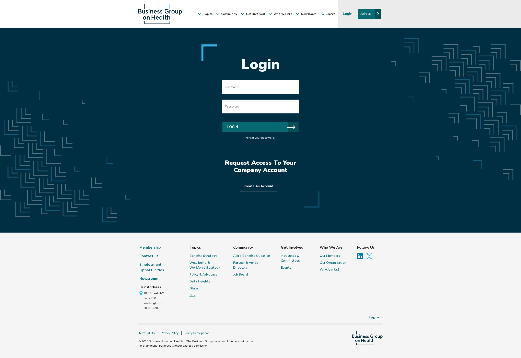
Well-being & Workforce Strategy (204, 265)
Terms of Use (147, 333)
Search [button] (330, 14)
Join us (366, 13)
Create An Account (259, 186)
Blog (193, 295)
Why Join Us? (329, 269)
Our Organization (333, 262)
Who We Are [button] (282, 14)
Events (286, 267)
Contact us (148, 256)
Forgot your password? (260, 138)
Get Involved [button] (255, 14)
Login (348, 13)
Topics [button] (207, 14)
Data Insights (199, 281)
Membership (150, 247)
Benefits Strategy (203, 256)
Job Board (240, 274)
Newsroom (148, 278)
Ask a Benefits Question (251, 256)
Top (372, 317)
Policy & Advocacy (203, 274)
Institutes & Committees (290, 258)
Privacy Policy (170, 333)
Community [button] (228, 14)
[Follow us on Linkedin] (361, 256)
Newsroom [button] (308, 14)
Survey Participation (196, 333)
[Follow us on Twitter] (370, 256)
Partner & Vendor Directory (246, 265)
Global (194, 288)
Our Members (330, 256)
